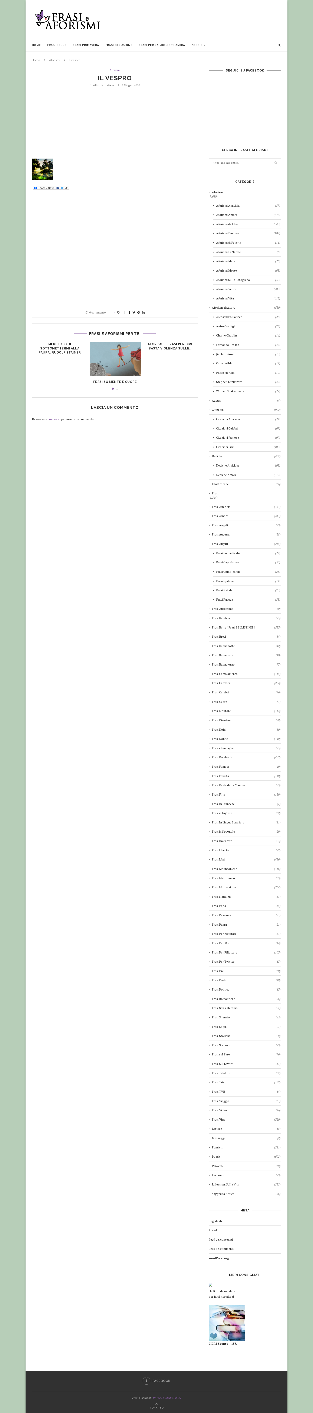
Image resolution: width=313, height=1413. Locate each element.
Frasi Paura (246, 924)
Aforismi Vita (248, 298)
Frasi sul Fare (246, 1054)
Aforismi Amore (248, 215)
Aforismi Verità (248, 289)
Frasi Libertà (246, 850)
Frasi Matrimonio (246, 878)
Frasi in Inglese (246, 813)
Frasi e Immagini (246, 748)
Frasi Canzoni (246, 683)
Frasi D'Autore (246, 711)
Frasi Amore (246, 516)
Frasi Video (246, 1110)
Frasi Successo (246, 1045)
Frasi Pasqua (248, 599)
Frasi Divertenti (246, 720)
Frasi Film (246, 794)
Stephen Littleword (248, 382)
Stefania (109, 85)
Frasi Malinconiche (246, 869)
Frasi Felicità (246, 776)
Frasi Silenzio (246, 1017)
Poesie (196, 45)
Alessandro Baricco (248, 317)
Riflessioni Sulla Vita (246, 1184)
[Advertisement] (203, 19)
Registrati (215, 1221)
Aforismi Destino (248, 233)
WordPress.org (219, 1258)
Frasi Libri (246, 859)
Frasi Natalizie (246, 897)
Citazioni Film (248, 447)
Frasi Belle (56, 45)
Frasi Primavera (86, 45)
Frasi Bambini (246, 618)
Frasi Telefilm (246, 1073)
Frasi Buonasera (246, 655)
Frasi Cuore (246, 702)
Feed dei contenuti (221, 1239)
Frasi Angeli (246, 525)
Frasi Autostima (246, 609)
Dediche (246, 456)
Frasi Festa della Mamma (246, 785)
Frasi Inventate (246, 841)
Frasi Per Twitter (246, 961)
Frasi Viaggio (246, 1101)
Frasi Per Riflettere (246, 952)
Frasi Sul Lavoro (246, 1064)
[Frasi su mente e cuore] (115, 359)
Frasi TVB (246, 1091)
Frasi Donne (246, 739)
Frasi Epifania (248, 581)
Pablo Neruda (248, 373)
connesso (54, 419)
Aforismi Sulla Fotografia (248, 280)
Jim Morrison (248, 354)
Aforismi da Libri (248, 224)
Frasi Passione (246, 915)
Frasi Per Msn (246, 943)
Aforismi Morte (248, 270)
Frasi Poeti (246, 980)
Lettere (246, 1129)
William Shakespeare (248, 391)
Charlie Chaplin (248, 335)
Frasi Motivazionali (246, 887)
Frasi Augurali (246, 534)
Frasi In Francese (246, 804)
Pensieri (246, 1147)
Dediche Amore (248, 475)
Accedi (213, 1230)
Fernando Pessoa (248, 345)
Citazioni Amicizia (248, 419)
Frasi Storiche (246, 1036)
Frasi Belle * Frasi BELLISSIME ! (246, 627)
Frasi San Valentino (246, 1008)
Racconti (246, 1175)
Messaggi (246, 1138)
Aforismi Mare (248, 261)
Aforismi (54, 60)
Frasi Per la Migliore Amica (162, 45)
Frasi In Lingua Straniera (246, 822)
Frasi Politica (246, 989)
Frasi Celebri (246, 692)
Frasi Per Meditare (246, 934)
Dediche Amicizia (248, 465)
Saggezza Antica (246, 1194)
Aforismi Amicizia (248, 205)
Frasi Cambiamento (246, 674)
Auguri (246, 400)
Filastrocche (246, 484)
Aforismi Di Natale (248, 252)
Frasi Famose (246, 766)
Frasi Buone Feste (248, 553)
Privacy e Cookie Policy (167, 1398)
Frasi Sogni (246, 1027)
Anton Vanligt (248, 326)
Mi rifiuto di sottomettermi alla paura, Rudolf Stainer (60, 348)
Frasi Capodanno (248, 562)
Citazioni (246, 410)
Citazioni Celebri (248, 428)
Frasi (215, 493)
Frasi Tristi (246, 1082)
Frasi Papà (246, 906)
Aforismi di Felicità (248, 243)
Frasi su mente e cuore (115, 382)
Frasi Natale (248, 590)
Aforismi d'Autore (246, 307)
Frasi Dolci (246, 729)
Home (36, 45)
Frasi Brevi (246, 636)
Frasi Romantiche (246, 999)
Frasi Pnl (246, 971)
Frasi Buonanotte (246, 646)
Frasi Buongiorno (246, 664)
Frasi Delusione (118, 45)
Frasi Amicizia (246, 507)
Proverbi (246, 1166)
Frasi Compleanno (248, 572)
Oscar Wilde (248, 363)
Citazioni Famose (248, 437)
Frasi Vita (246, 1119)
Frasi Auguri (246, 544)
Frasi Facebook (246, 757)
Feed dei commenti (221, 1249)
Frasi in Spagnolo (246, 831)
